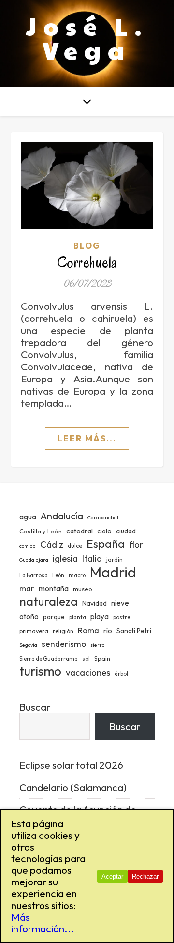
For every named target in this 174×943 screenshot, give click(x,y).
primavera (33, 631)
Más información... (42, 923)
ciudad (126, 531)
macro (77, 575)
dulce (75, 545)
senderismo (64, 644)
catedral (79, 530)
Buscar (34, 706)
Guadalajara (33, 559)
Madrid (113, 572)
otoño (29, 616)
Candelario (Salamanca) (73, 787)
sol (86, 658)
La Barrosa (33, 575)
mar (26, 588)
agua (27, 516)
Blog (87, 246)
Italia (92, 558)
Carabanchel (102, 517)
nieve (120, 603)
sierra (97, 644)
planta (77, 617)
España (106, 543)
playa (99, 616)
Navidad (94, 603)
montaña (54, 588)
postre (121, 617)
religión (63, 631)
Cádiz (51, 544)
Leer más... (87, 438)
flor (136, 544)
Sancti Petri (133, 630)
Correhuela (87, 262)
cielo (104, 531)
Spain (102, 658)
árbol (121, 673)
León (58, 575)
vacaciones (88, 672)
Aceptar (112, 876)
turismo (40, 671)
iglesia (65, 558)
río (107, 630)
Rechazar (145, 876)
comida (27, 545)
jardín (114, 559)
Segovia (28, 644)
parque (54, 616)
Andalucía (62, 516)
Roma (88, 630)
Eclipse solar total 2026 (71, 765)
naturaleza (48, 601)
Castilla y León (40, 531)
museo (82, 589)
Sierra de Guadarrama (48, 658)
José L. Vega (87, 38)
